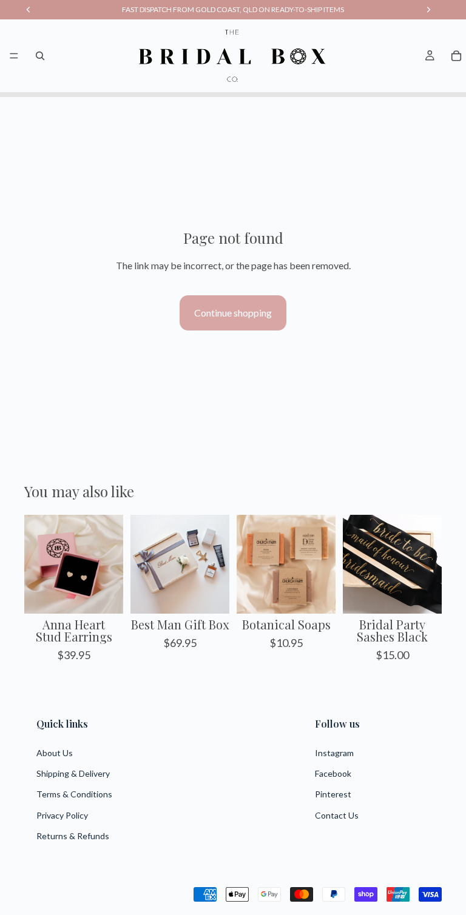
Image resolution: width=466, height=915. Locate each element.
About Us (54, 753)
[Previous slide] (37, 564)
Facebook (333, 773)
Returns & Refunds (72, 836)
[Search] (40, 55)
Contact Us (337, 815)
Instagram (334, 753)
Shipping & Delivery (73, 773)
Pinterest (333, 794)
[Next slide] (109, 564)
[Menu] (14, 56)
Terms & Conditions (74, 794)
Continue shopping (233, 312)
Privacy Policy (62, 815)
